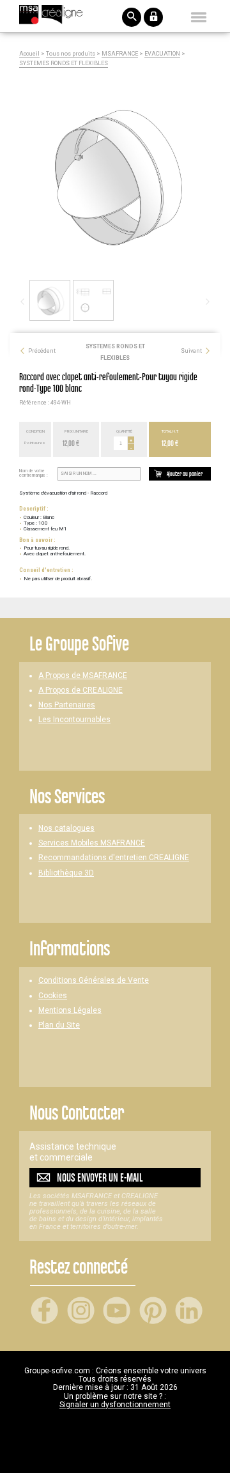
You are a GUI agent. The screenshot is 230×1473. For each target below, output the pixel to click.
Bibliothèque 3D (66, 873)
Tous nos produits (70, 54)
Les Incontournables (74, 720)
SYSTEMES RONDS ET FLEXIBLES (63, 63)
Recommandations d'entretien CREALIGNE (113, 858)
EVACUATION (162, 54)
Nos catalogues (66, 828)
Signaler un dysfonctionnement (115, 1404)
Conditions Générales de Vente (93, 980)
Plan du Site (59, 1025)
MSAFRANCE (120, 54)
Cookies (52, 996)
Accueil (29, 54)
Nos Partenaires (66, 705)
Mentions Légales (70, 1010)
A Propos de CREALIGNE (80, 690)
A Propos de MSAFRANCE (82, 676)
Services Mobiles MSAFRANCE (91, 843)
